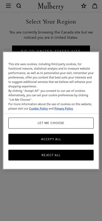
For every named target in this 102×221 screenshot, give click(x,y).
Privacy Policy (63, 108)
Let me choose (51, 123)
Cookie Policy (38, 108)
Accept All (51, 139)
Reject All (51, 155)
